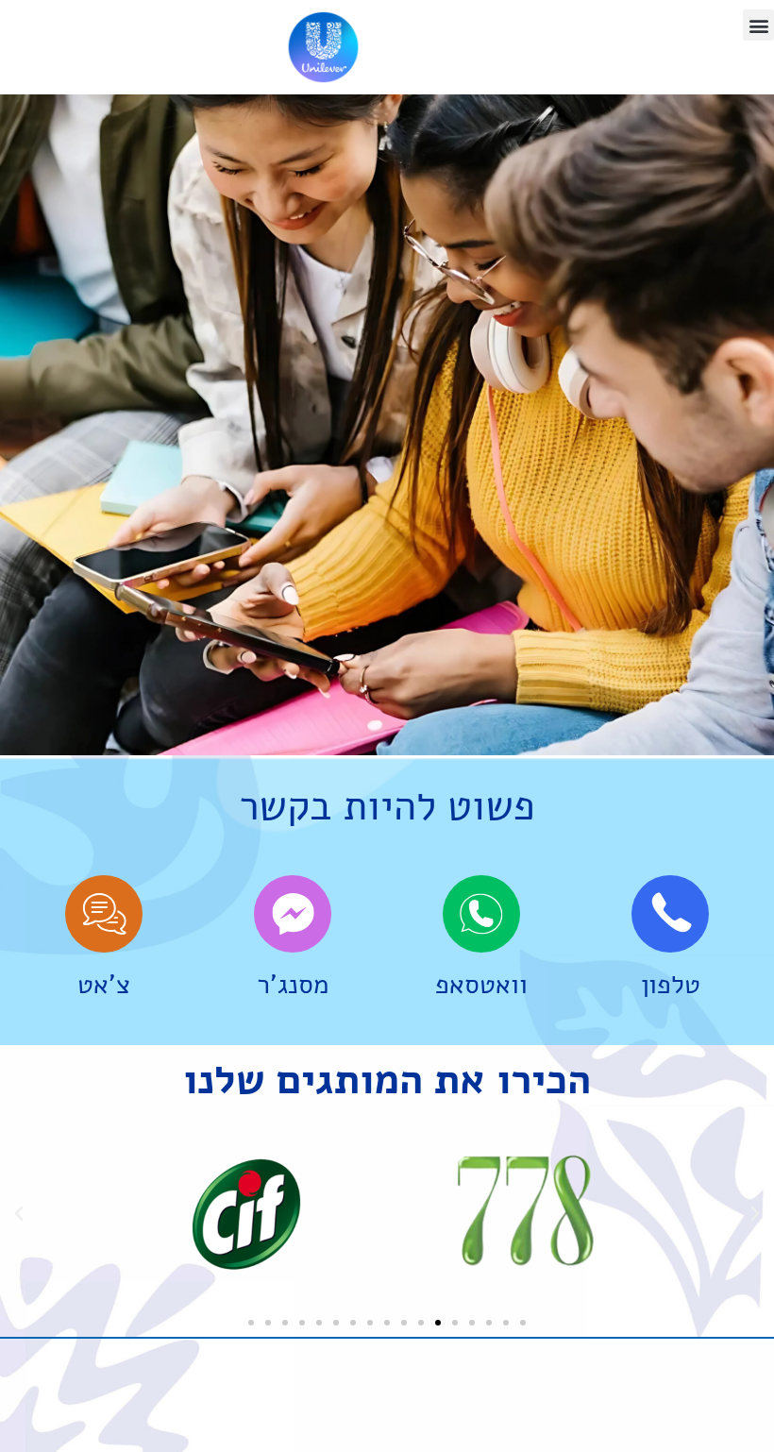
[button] (758, 25)
